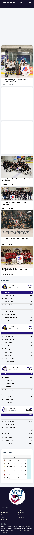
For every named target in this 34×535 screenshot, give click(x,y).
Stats (2, 517)
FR (21, 2)
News (20, 510)
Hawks (9, 460)
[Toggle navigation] (3, 5)
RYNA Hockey (26, 526)
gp (15, 457)
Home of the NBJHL (9, 2)
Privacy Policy (17, 530)
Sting (8, 463)
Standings (4, 519)
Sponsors (21, 517)
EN (19, 2)
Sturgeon (9, 478)
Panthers (9, 474)
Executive (21, 515)
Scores (29, 2)
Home (3, 510)
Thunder (9, 466)
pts (29, 457)
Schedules (4, 512)
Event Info (21, 512)
